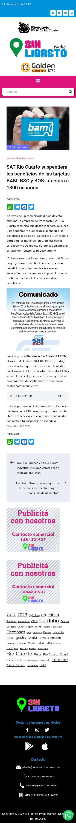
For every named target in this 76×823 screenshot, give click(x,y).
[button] (38, 80)
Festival (47, 632)
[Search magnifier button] (70, 91)
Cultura (65, 621)
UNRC (43, 665)
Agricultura (34, 615)
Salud (64, 654)
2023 (22, 614)
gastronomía (26, 637)
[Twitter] (59, 13)
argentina (50, 614)
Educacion (57, 627)
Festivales (58, 632)
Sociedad (11, 158)
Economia (34, 626)
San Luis (11, 660)
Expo (29, 632)
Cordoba (49, 620)
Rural (38, 654)
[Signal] (71, 13)
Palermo (24, 648)
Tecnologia (32, 660)
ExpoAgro (37, 632)
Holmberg (44, 637)
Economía (47, 627)
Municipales (12, 648)
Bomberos (12, 621)
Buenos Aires (24, 621)
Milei (49, 643)
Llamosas (11, 643)
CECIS (34, 621)
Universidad (32, 665)
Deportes (22, 626)
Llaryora (22, 643)
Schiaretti (21, 660)
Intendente (55, 638)
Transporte (44, 660)
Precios (32, 648)
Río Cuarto (50, 654)
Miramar (57, 643)
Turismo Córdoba (16, 665)
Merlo (42, 642)
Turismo (60, 659)
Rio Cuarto (19, 653)
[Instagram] (65, 13)
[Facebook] (53, 13)
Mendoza (32, 643)
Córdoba (11, 626)
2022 (11, 614)
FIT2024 (10, 638)
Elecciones (16, 631)
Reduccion (43, 648)
